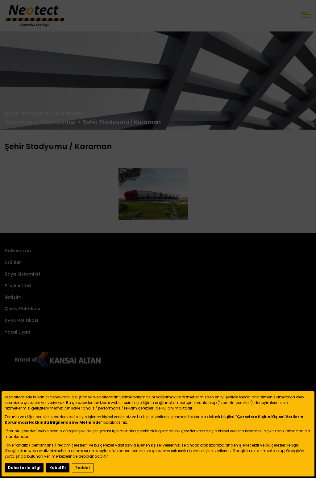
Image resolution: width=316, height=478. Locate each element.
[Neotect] (34, 15)
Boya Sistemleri (22, 274)
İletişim (13, 297)
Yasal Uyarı (17, 332)
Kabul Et (57, 467)
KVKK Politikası (21, 320)
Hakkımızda (18, 250)
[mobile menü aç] (306, 15)
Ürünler (13, 262)
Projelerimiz (18, 285)
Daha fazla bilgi (24, 467)
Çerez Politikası (22, 309)
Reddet (82, 467)
